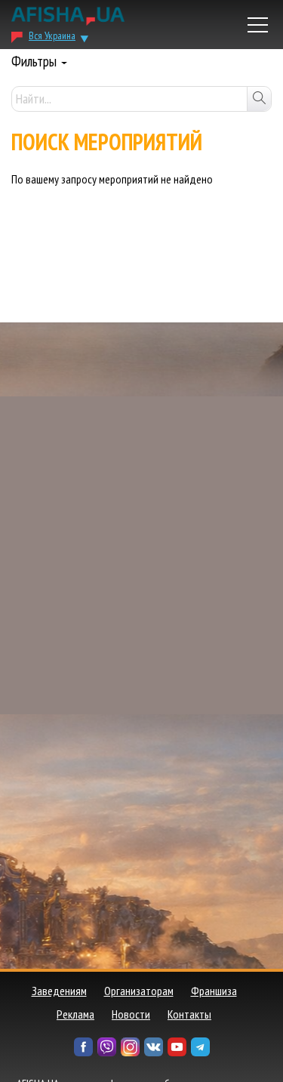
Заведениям (59, 990)
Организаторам (139, 990)
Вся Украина (52, 35)
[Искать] (259, 99)
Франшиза (214, 990)
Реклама (75, 1014)
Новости (131, 1014)
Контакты (189, 1014)
